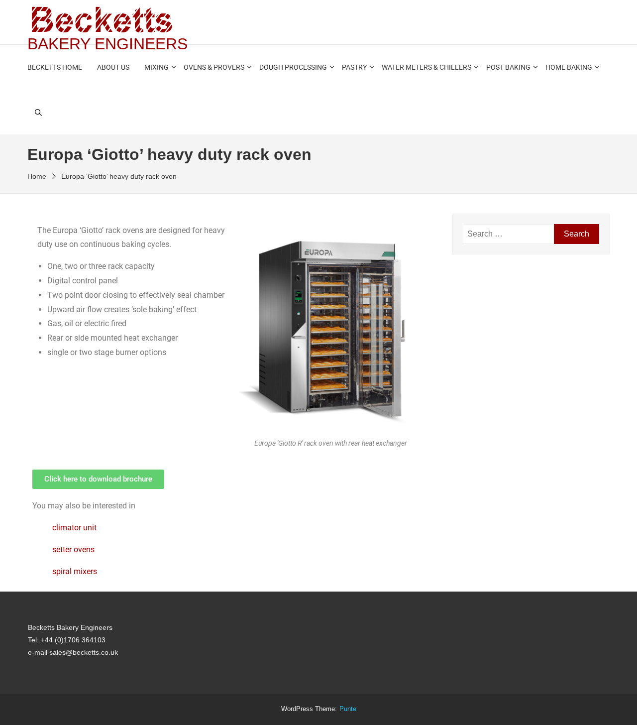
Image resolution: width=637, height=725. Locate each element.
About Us (113, 67)
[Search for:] (508, 234)
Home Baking (568, 67)
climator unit (74, 527)
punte (347, 709)
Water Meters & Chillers (426, 67)
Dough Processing (293, 67)
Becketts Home (54, 67)
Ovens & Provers (214, 67)
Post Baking (508, 67)
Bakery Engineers (107, 44)
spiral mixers (74, 571)
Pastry (354, 67)
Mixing (156, 67)
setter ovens (73, 549)
